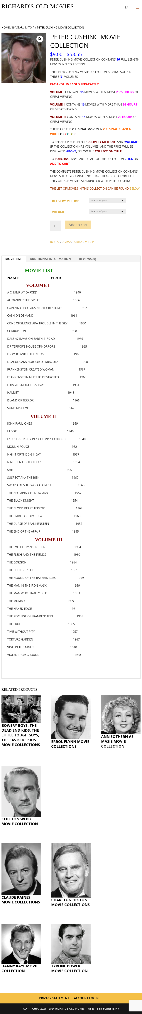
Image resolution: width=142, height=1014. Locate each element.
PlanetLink (111, 1008)
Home (5, 27)
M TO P (29, 27)
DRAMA (66, 242)
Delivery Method (66, 201)
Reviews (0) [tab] (87, 259)
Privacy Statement (54, 998)
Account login (86, 998)
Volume (58, 212)
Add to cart (78, 224)
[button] (39, 39)
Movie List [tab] (13, 259)
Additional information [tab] (50, 259)
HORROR (77, 242)
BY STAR (17, 27)
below (135, 188)
